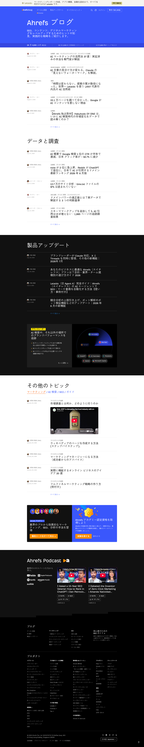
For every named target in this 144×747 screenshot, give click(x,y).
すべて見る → (55, 127)
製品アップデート (57, 10)
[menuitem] (76, 10)
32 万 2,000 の (71, 45)
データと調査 (42, 10)
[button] (92, 10)
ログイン (102, 10)
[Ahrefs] (25, 10)
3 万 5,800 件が (106, 45)
